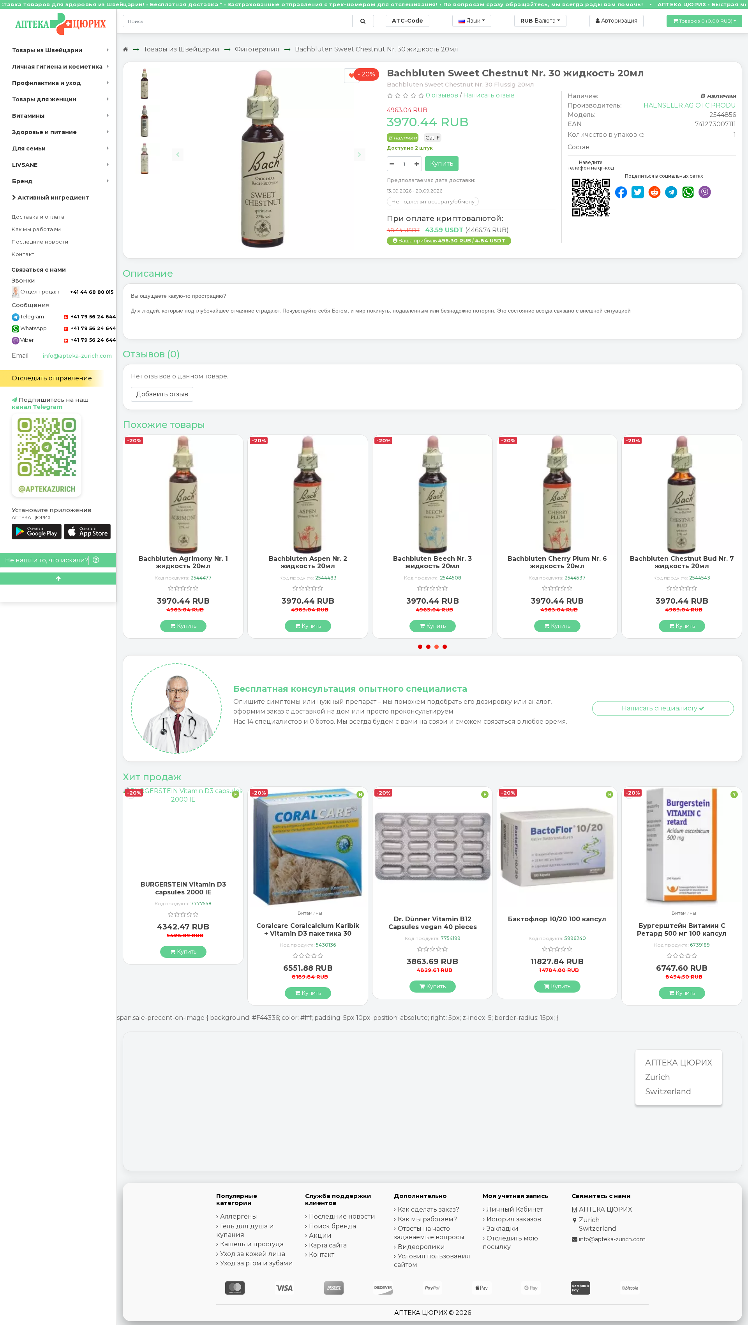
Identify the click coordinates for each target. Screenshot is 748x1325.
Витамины (28, 115)
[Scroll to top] (58, 578)
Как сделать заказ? (428, 1209)
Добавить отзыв (162, 394)
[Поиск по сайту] (363, 21)
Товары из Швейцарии (47, 50)
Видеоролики (421, 1247)
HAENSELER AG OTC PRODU (690, 105)
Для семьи (29, 148)
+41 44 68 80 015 (91, 292)
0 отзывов (442, 95)
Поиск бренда (332, 1226)
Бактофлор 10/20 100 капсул (557, 919)
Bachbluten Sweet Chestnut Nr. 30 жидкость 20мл (376, 49)
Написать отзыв (489, 95)
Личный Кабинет (515, 1209)
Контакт (23, 254)
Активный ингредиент (52, 197)
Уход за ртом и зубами (256, 1263)
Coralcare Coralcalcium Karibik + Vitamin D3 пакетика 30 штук (307, 933)
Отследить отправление (52, 378)
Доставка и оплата (38, 217)
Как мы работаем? (427, 1219)
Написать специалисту (660, 708)
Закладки (503, 1228)
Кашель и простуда (252, 1244)
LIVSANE (24, 164)
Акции (320, 1235)
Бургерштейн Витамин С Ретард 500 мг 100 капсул (682, 929)
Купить (441, 163)
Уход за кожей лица (252, 1254)
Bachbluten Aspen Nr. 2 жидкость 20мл (308, 562)
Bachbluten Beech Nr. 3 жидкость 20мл (432, 562)
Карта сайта (328, 1245)
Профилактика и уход (46, 83)
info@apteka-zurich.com (77, 355)
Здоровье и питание (44, 132)
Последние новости (40, 242)
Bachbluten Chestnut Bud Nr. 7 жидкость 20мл (682, 562)
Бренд (22, 181)
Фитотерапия (257, 49)
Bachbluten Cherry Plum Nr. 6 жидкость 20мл (557, 562)
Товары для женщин (44, 99)
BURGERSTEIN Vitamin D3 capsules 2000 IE (183, 888)
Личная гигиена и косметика (57, 66)
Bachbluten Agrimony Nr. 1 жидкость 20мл (183, 562)
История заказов (514, 1219)
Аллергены (238, 1216)
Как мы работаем (36, 229)
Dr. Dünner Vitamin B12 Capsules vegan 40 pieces (432, 922)
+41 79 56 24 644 (92, 317)
